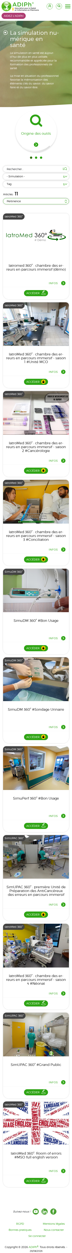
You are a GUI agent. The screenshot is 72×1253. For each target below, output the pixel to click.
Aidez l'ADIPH (13, 15)
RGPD (20, 1223)
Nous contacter (54, 1229)
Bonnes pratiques (20, 1229)
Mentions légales (54, 1223)
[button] (67, 6)
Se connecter (37, 1236)
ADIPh (33, 1247)
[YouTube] (36, 1211)
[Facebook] (53, 1211)
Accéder (33, 293)
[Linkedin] (44, 1211)
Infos (53, 283)
